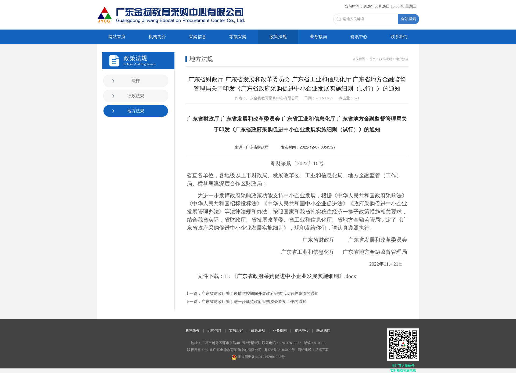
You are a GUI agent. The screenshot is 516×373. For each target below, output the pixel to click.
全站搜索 (408, 19)
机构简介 (157, 36)
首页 (372, 59)
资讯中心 (358, 36)
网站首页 (117, 36)
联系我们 (399, 36)
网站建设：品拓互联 (313, 350)
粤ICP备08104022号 (279, 350)
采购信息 (197, 36)
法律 (135, 80)
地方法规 (135, 110)
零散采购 (237, 36)
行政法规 (135, 95)
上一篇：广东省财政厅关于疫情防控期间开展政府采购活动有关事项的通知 (251, 293)
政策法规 (278, 36)
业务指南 (318, 36)
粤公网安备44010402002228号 (261, 357)
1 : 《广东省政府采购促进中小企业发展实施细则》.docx (290, 276)
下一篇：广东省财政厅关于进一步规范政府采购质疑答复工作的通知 (245, 301)
